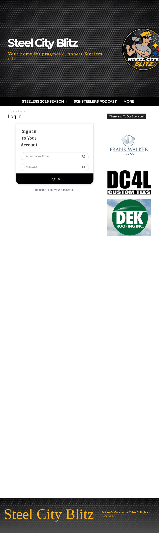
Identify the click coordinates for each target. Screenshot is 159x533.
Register (40, 189)
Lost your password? (61, 189)
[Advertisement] (54, 202)
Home (11, 111)
